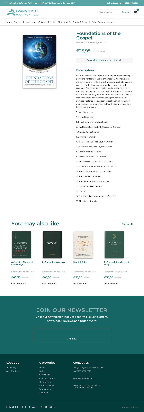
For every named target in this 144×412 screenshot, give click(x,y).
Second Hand (29, 22)
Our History (11, 368)
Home (9, 22)
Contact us (81, 362)
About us (111, 22)
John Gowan (98, 22)
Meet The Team (13, 371)
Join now (72, 339)
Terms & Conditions (129, 407)
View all (127, 224)
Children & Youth (46, 22)
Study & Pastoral (81, 22)
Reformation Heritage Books (91, 42)
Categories (47, 362)
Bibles (17, 22)
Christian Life (64, 22)
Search (125, 12)
